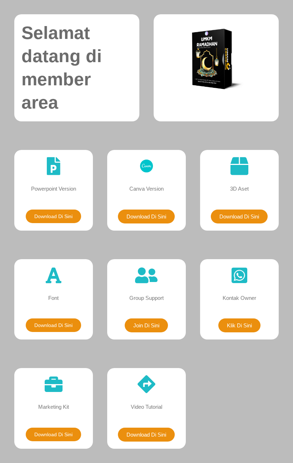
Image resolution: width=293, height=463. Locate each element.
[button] (146, 325)
